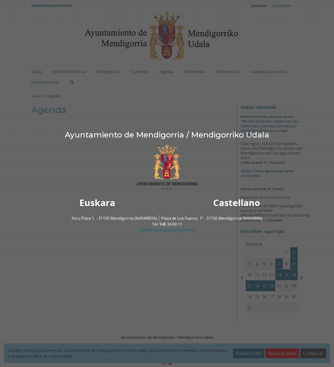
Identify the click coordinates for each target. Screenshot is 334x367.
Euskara (97, 203)
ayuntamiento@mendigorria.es (167, 230)
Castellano (236, 203)
